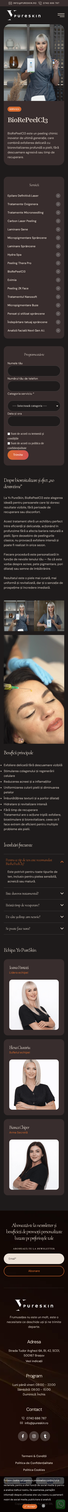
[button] (23, 3)
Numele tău (15, 363)
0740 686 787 (36, 1418)
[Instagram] (34, 1436)
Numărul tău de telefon (23, 378)
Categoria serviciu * (21, 394)
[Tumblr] (45, 1436)
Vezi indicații (34, 1361)
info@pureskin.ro (36, 1423)
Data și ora (15, 414)
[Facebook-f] (23, 1436)
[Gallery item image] (19, 616)
